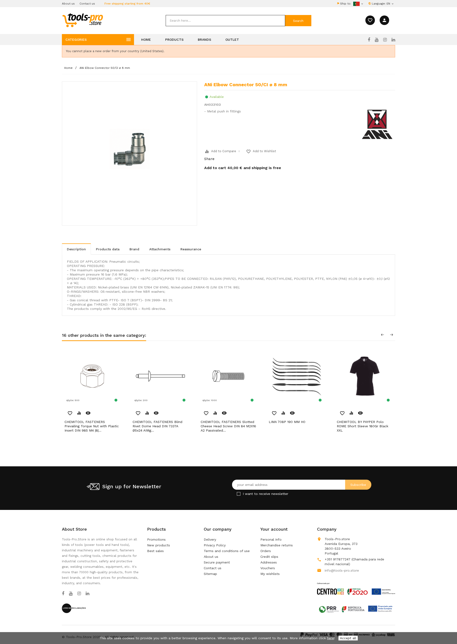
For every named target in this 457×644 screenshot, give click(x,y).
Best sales (155, 551)
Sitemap (210, 574)
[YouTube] (376, 40)
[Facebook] (369, 40)
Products (174, 39)
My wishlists (270, 574)
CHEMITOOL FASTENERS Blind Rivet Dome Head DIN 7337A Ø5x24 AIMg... (157, 426)
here (330, 638)
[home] (82, 20)
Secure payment (217, 562)
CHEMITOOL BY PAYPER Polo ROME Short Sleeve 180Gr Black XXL (362, 426)
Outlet (232, 39)
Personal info (271, 539)
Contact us (87, 3)
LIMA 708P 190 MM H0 (287, 422)
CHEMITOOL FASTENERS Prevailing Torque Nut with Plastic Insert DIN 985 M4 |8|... (92, 426)
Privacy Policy (215, 545)
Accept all (348, 638)
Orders (265, 551)
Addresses (268, 562)
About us (68, 3)
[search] (225, 20)
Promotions (156, 539)
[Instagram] (385, 40)
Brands (204, 39)
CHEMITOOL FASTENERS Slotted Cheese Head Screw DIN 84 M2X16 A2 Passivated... (228, 426)
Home (146, 39)
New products (158, 545)
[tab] (76, 249)
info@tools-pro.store (342, 570)
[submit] (298, 20)
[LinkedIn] (393, 40)
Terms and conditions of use (227, 551)
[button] (445, 628)
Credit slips (269, 556)
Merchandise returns (276, 545)
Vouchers (267, 568)
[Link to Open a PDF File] (356, 584)
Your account (274, 529)
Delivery (210, 539)
